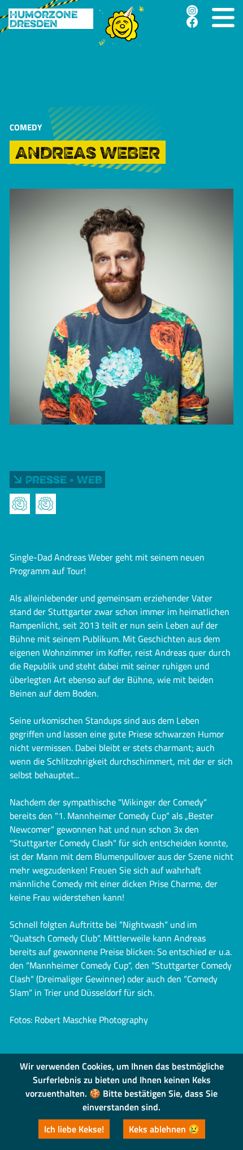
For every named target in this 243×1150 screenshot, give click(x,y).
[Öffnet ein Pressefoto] (20, 504)
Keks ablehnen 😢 (164, 1129)
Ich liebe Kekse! (74, 1129)
